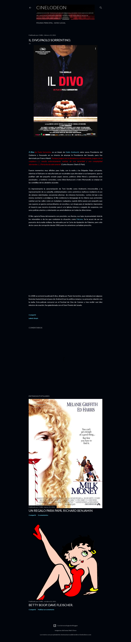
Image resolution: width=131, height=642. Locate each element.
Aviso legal (60, 23)
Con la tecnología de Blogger (67, 626)
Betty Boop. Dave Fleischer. (51, 605)
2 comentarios (43, 515)
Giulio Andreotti (72, 152)
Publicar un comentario (46, 609)
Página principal (44, 23)
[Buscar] (100, 7)
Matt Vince (72, 630)
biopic (36, 318)
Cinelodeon (51, 7)
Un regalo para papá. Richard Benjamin (61, 510)
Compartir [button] (32, 315)
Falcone (79, 219)
